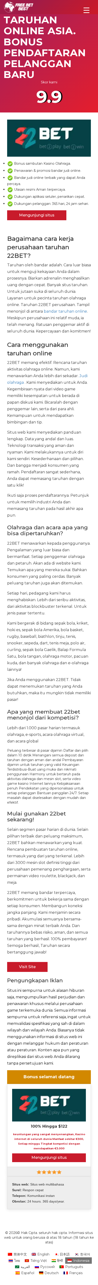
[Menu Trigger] (86, 10)
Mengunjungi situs (36, 215)
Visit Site (27, 967)
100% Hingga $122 (49, 1126)
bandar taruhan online (65, 311)
